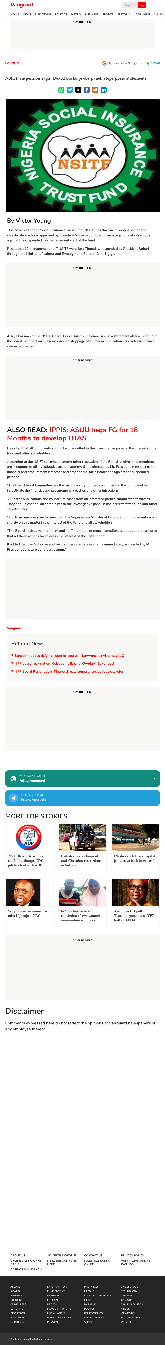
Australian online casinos (135, 1262)
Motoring (90, 1304)
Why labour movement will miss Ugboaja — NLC (29, 913)
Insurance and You (60, 1317)
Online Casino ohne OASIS (25, 1262)
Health (52, 1304)
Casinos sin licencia (26, 1269)
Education (17, 1317)
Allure (159, 14)
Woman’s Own (130, 1317)
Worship (126, 1322)
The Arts (126, 1295)
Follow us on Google (123, 63)
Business (92, 14)
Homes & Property (59, 1308)
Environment (56, 1291)
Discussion (17, 1313)
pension (52, 1322)
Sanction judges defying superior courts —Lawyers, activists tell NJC (70, 655)
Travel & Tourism (132, 1304)
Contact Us (93, 1255)
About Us (17, 1255)
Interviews (91, 1286)
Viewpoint (127, 1313)
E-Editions (43, 14)
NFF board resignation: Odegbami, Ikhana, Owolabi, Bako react (64, 663)
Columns (143, 14)
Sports (108, 14)
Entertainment (57, 1286)
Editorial (124, 14)
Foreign (52, 1300)
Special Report (94, 1317)
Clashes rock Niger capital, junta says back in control (135, 858)
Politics (61, 14)
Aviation (16, 1291)
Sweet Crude (129, 1286)
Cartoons (127, 1300)
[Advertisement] (82, 296)
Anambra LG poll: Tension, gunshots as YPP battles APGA (134, 915)
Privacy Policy (132, 1255)
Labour (12, 63)
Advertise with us (62, 1255)
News (27, 14)
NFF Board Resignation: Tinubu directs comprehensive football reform (71, 671)
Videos (125, 1308)
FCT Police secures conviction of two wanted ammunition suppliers (80, 915)
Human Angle (56, 1313)
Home (14, 14)
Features (53, 1295)
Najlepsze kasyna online (97, 1262)
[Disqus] (82, 1093)
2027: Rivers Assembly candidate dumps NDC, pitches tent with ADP (26, 860)
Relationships (93, 1313)
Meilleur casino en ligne (62, 1262)
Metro (76, 14)
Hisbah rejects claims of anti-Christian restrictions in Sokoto (81, 860)
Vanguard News (21, 5)
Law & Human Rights (97, 1295)
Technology (129, 1291)
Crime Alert (18, 1304)
